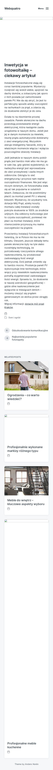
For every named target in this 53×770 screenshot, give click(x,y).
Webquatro (12, 8)
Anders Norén (31, 764)
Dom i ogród (14, 317)
